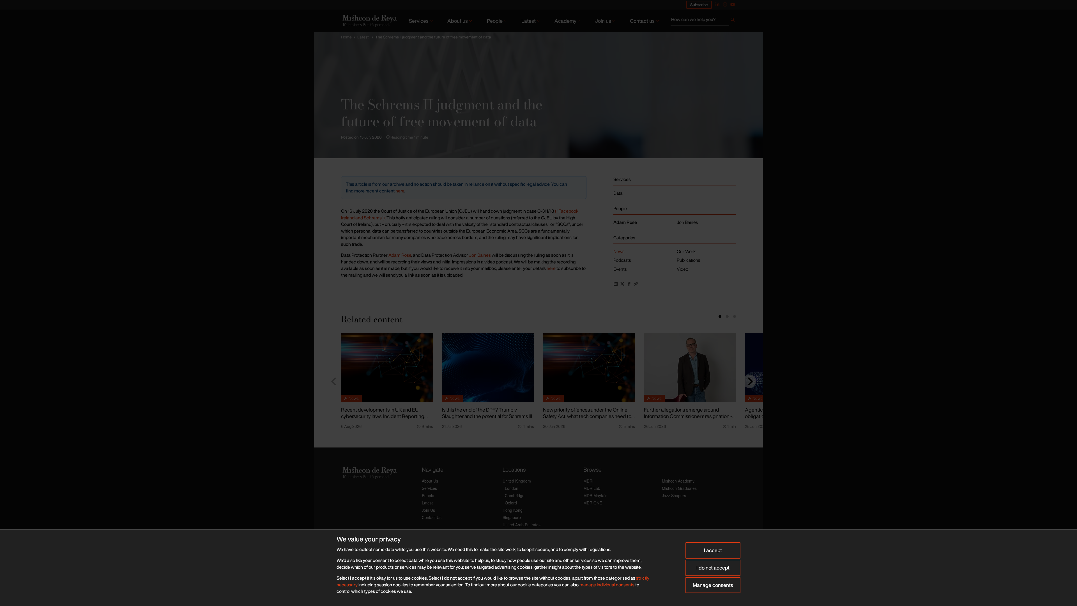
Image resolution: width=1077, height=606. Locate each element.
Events (620, 269)
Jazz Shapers (674, 495)
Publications (688, 260)
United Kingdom (517, 481)
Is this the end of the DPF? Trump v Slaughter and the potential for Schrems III (487, 413)
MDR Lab (591, 488)
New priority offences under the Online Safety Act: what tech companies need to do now (587, 416)
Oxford (511, 503)
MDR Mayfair (595, 495)
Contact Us (431, 517)
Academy (565, 20)
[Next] (749, 381)
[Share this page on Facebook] (629, 284)
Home (346, 37)
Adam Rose (399, 255)
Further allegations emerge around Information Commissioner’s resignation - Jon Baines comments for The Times (688, 416)
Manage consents (713, 585)
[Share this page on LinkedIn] (615, 284)
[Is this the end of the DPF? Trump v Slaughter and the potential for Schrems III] (488, 367)
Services (419, 20)
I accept (713, 550)
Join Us (428, 510)
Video (682, 269)
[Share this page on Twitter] (622, 284)
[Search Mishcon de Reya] (703, 21)
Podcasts (622, 260)
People (495, 20)
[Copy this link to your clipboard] (636, 284)
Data (617, 193)
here (399, 190)
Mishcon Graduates (679, 488)
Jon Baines (480, 255)
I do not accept (712, 567)
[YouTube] (732, 4)
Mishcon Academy (678, 481)
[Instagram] (725, 4)
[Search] (732, 20)
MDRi (588, 481)
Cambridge (514, 495)
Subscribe (699, 5)
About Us (430, 481)
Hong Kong (513, 510)
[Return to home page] (369, 20)
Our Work (686, 251)
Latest (528, 20)
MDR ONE (592, 503)
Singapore (512, 517)
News (618, 251)
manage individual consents (606, 584)
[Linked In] (717, 4)
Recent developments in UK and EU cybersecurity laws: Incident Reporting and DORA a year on (382, 416)
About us (457, 20)
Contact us (642, 20)
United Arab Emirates (521, 524)
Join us (603, 20)
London (511, 488)
